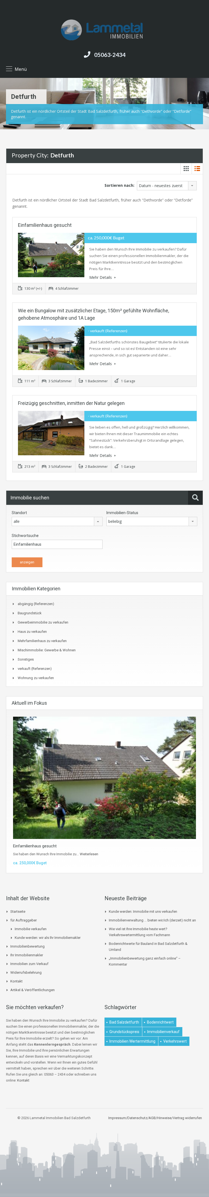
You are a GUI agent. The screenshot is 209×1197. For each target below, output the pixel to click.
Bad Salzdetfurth (124, 1022)
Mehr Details (101, 277)
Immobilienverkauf (163, 1032)
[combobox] (167, 185)
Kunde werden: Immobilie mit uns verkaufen (143, 911)
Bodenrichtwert (160, 1022)
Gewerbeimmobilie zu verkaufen (43, 622)
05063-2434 (109, 54)
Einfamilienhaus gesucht (45, 225)
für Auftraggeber (23, 920)
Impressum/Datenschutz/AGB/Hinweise (139, 1118)
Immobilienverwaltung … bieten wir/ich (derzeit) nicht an (152, 920)
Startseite (17, 911)
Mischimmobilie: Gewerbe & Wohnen (47, 650)
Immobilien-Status (122, 513)
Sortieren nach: (119, 185)
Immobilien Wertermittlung (132, 1041)
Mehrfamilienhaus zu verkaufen (42, 641)
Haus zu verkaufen (32, 632)
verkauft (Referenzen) (35, 669)
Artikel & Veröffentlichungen (32, 990)
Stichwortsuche (25, 535)
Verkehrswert (175, 1041)
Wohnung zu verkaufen (36, 678)
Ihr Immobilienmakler (26, 955)
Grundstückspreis (124, 1032)
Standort (19, 513)
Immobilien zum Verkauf (29, 964)
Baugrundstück (30, 613)
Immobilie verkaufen (31, 929)
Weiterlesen (89, 854)
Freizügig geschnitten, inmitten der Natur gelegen (71, 403)
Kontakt (16, 981)
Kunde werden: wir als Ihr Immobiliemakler (48, 938)
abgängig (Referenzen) (36, 604)
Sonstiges (26, 659)
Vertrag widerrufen (187, 1118)
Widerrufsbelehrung (26, 972)
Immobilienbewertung (27, 946)
